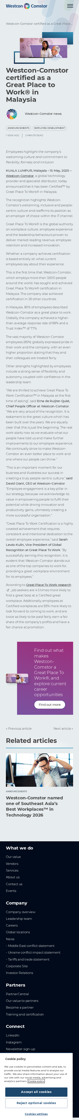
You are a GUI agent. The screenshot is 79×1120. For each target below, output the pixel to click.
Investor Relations (19, 973)
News (10, 939)
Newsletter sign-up (20, 1049)
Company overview (20, 912)
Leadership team (19, 919)
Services (12, 870)
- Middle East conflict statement (30, 946)
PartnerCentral (17, 994)
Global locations (18, 932)
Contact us (14, 884)
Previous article (20, 729)
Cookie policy (36, 1081)
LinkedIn (12, 1035)
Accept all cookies (36, 1092)
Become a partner (20, 1007)
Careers (12, 925)
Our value (13, 857)
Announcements (18, 128)
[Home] (26, 6)
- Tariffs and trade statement (28, 959)
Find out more (50, 705)
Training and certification (25, 1014)
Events (11, 891)
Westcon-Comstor (20, 176)
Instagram (13, 1042)
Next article (62, 729)
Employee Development (49, 128)
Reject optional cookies (36, 1103)
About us (13, 877)
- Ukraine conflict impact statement (33, 952)
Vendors (12, 864)
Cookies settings (36, 1114)
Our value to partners (22, 1001)
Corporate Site (17, 966)
